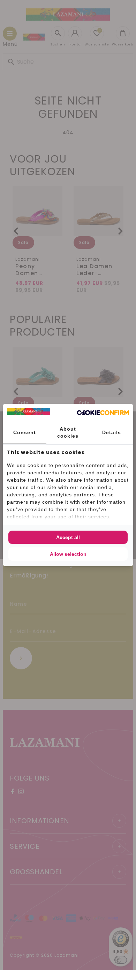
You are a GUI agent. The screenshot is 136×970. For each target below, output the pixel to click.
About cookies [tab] (67, 432)
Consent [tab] (24, 432)
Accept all (68, 537)
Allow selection (68, 554)
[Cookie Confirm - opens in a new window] (103, 412)
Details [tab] (111, 432)
